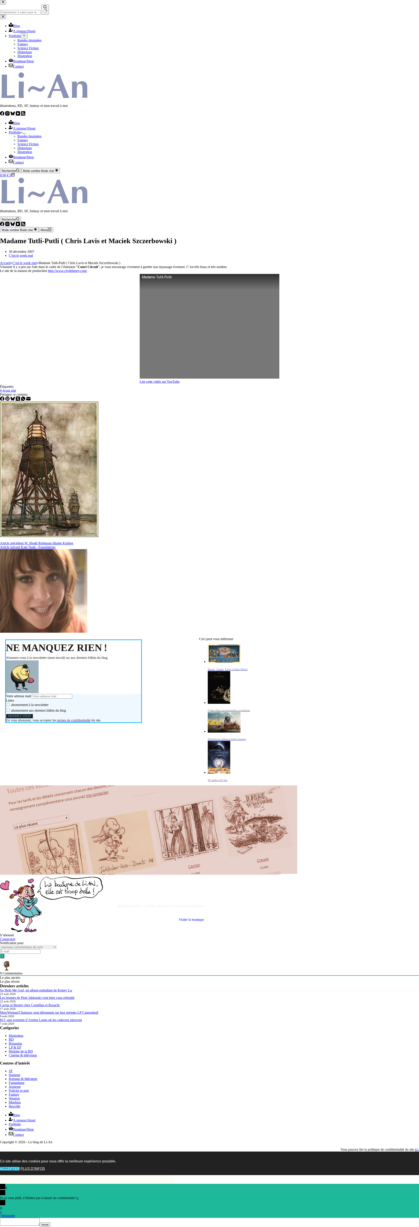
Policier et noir (19, 1090)
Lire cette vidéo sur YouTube (159, 381)
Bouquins (15, 1043)
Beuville (14, 1106)
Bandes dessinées (29, 136)
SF (11, 1071)
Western (14, 1098)
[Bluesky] (13, 114)
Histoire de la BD (21, 1051)
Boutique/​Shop (23, 157)
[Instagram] (7, 114)
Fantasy (22, 140)
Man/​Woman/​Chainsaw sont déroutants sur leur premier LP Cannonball (49, 1012)
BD (11, 1039)
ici (416, 1149)
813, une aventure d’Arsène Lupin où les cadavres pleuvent (41, 1020)
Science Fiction (28, 144)
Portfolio (15, 132)
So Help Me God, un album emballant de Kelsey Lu (36, 990)
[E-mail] (28, 400)
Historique (24, 148)
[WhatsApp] (23, 400)
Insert (45, 1224)
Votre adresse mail (18, 696)
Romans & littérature (23, 1079)
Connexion (7, 939)
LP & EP (15, 1047)
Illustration (24, 152)
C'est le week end (21, 255)
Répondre (8, 1216)
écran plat (8, 390)
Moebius (15, 1102)
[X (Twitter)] (18, 400)
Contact (18, 162)
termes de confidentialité (74, 720)
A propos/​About (24, 128)
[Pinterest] (7, 400)
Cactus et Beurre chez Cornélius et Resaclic (30, 1005)
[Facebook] (2, 114)
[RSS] (23, 114)
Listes (10, 700)
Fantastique (16, 1083)
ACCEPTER (10, 1169)
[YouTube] (18, 114)
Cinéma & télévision (23, 1055)
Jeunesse (15, 1087)
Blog (16, 123)
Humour (14, 1075)
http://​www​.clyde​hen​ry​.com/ (67, 271)
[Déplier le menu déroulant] (24, 133)
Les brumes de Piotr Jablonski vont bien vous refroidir (37, 998)
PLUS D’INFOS (33, 1169)
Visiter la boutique (191, 919)
